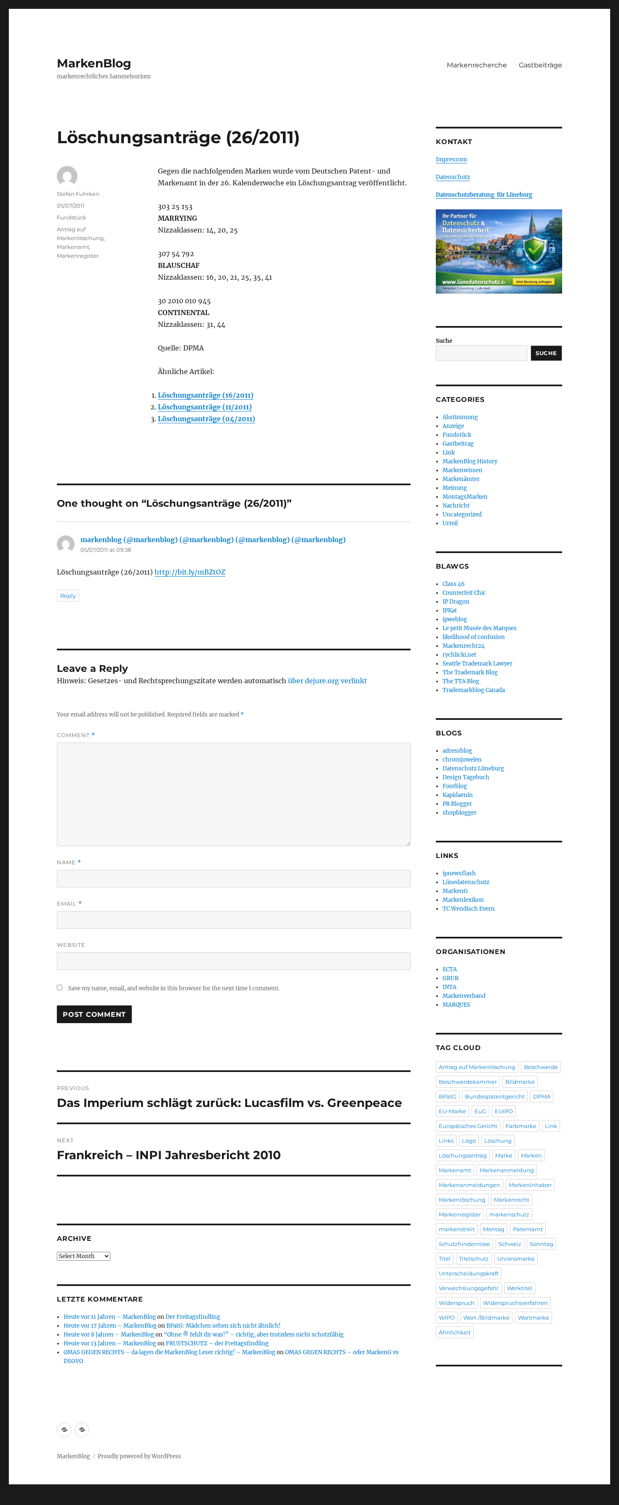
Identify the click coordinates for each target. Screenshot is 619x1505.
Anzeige (453, 426)
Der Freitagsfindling (192, 1317)
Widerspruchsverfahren (515, 1302)
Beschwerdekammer (468, 1081)
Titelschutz (474, 1258)
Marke (503, 1155)
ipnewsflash (459, 873)
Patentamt (528, 1229)
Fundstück (71, 217)
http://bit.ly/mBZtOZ (190, 572)
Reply (68, 595)
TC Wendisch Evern (469, 908)
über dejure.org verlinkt (327, 680)
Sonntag (541, 1243)
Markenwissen (463, 470)
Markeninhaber (530, 1185)
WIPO (447, 1317)
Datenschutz (453, 177)
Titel (445, 1258)
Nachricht (456, 505)
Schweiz (510, 1243)
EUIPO (504, 1111)
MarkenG (455, 891)
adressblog (457, 750)
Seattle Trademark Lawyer (477, 663)
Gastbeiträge (540, 65)
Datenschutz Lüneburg (473, 768)
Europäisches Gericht (468, 1126)
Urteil (450, 523)
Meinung (455, 488)
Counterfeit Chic (464, 592)
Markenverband (464, 996)
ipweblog (455, 619)
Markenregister (78, 255)
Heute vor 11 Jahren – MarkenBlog (110, 1317)
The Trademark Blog (470, 672)
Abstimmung (460, 417)
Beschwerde (541, 1067)
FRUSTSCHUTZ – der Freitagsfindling (217, 1343)
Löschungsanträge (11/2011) (205, 407)
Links (446, 1140)
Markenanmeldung (507, 1170)
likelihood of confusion (474, 637)
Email (69, 903)
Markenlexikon (463, 900)
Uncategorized (462, 514)
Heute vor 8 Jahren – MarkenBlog (109, 1334)
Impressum (451, 159)
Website (71, 944)
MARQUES (456, 1004)
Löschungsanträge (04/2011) (206, 418)
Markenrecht (511, 1199)
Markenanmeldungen (469, 1185)
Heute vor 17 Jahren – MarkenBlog (110, 1325)
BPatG (447, 1096)
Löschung (498, 1140)
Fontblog (455, 786)
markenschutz (509, 1214)
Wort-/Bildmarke (486, 1317)
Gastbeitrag (458, 443)
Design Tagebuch (466, 777)
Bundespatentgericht (495, 1096)
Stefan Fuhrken (78, 193)
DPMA (541, 1096)
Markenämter (461, 479)
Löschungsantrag (463, 1155)
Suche (444, 341)
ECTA (450, 969)
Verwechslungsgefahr (469, 1288)
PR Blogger (457, 803)
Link (449, 452)
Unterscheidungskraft (469, 1273)
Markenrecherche (477, 65)
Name (69, 862)
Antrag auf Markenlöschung (477, 1067)
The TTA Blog (461, 681)
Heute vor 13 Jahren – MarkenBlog (110, 1343)
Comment (76, 735)
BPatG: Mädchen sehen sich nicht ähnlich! (223, 1325)
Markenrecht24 (464, 646)
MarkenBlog (94, 63)
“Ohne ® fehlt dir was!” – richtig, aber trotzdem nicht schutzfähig (254, 1334)
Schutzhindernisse (464, 1243)
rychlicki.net (459, 654)
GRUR (451, 978)
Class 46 (454, 584)
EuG (480, 1111)
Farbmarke (521, 1126)
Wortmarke (533, 1317)
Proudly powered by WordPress (139, 1456)
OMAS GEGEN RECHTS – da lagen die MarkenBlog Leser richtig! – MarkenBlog (169, 1352)
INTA (449, 987)
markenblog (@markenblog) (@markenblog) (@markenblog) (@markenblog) (213, 539)
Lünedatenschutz (466, 882)
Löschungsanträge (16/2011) (205, 395)
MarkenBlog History (470, 461)
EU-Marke (452, 1111)
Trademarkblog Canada (474, 690)
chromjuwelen (462, 759)
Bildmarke (520, 1081)
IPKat (450, 610)
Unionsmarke (516, 1258)
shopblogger (460, 812)
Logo (469, 1140)
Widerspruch (457, 1302)
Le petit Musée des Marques (480, 628)
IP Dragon (456, 601)
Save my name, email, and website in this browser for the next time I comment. (174, 988)
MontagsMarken (465, 496)
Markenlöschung (462, 1199)
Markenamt (73, 246)
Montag (493, 1229)
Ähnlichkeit (455, 1332)
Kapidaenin (458, 795)
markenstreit (457, 1229)
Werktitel (519, 1288)
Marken (531, 1155)
